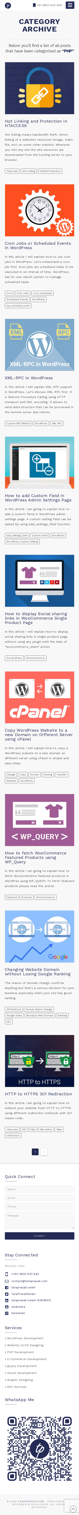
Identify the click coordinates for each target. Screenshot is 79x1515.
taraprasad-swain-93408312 (31, 1300)
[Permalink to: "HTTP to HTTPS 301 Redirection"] (39, 1061)
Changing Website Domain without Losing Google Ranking (38, 971)
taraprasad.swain (23, 1287)
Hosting (48, 774)
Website (11, 781)
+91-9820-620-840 (49, 5)
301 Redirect (14, 1009)
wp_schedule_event (18, 305)
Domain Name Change (39, 1009)
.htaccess (12, 171)
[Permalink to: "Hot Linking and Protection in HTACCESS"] (39, 88)
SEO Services (17, 1386)
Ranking (62, 1015)
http (33, 1129)
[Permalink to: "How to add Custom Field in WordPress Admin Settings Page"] (39, 463)
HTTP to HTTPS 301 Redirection (38, 1093)
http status (46, 1129)
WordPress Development (25, 1338)
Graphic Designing (20, 1380)
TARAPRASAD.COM (31, 1501)
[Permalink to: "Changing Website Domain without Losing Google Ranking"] (39, 936)
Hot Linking (28, 171)
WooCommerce (35, 658)
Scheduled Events (17, 299)
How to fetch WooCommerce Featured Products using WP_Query (36, 857)
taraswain (18, 1313)
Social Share (14, 658)
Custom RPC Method (18, 423)
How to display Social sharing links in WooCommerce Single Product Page (36, 618)
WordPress (38, 299)
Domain (34, 774)
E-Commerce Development (27, 1359)
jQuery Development (22, 1366)
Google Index (14, 1015)
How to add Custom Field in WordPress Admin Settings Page (38, 497)
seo (9, 1021)
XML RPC (57, 423)
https (59, 1129)
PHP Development (20, 1352)
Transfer (62, 774)
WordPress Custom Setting (22, 541)
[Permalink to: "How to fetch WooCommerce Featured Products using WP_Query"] (39, 820)
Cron (9, 293)
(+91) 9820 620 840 (25, 1274)
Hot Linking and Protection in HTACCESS (36, 123)
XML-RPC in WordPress (29, 377)
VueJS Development (22, 1373)
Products (26, 897)
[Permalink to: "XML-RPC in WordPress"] (39, 345)
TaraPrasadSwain (23, 1294)
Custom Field (39, 535)
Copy (23, 774)
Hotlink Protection (50, 171)
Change (11, 774)
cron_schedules (42, 293)
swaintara (18, 1306)
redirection (13, 1135)
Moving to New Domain (39, 1015)
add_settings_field (17, 535)
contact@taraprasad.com (29, 1281)
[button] (70, 5)
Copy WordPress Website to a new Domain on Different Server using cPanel (39, 735)
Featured (12, 897)
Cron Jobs (23, 293)
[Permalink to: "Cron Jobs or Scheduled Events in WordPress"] (39, 210)
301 (24, 1129)
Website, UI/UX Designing (25, 1345)
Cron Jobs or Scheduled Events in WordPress (38, 245)
